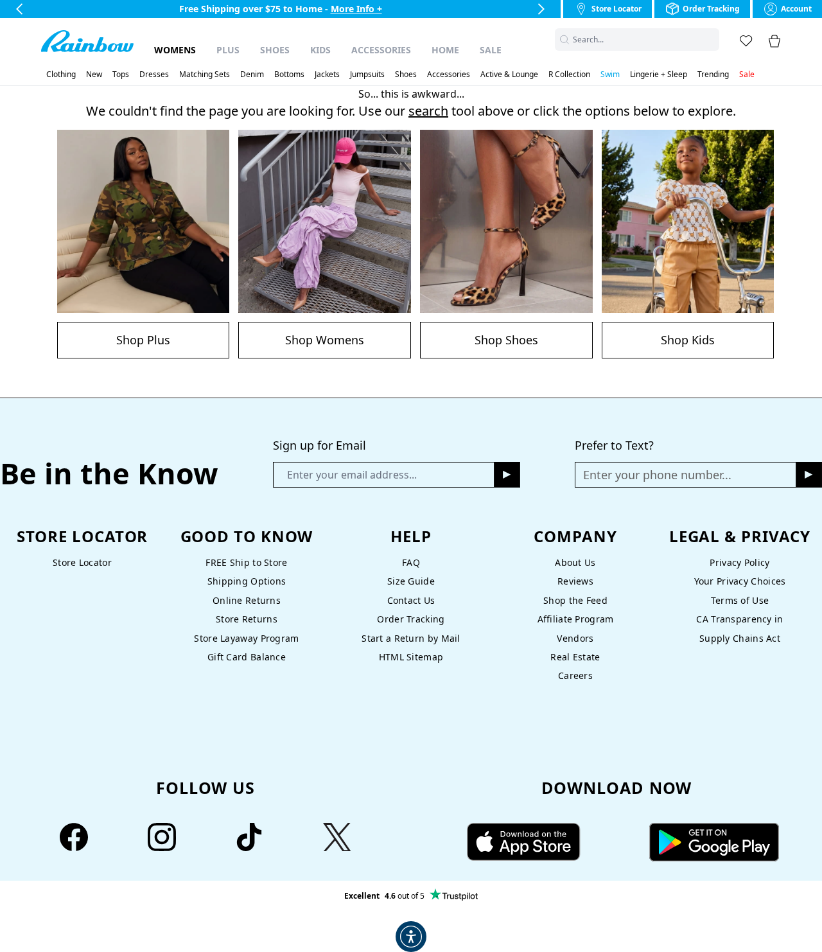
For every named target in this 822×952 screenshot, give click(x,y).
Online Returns (247, 600)
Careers (575, 675)
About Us (575, 562)
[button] (711, 39)
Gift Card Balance (246, 657)
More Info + (356, 9)
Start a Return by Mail (411, 638)
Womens (175, 50)
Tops (120, 74)
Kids (320, 50)
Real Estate (575, 657)
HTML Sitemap (411, 657)
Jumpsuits (367, 74)
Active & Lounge (509, 74)
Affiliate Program (576, 619)
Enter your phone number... (657, 474)
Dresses (154, 74)
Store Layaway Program (246, 638)
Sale (491, 50)
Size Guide (411, 581)
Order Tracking (410, 619)
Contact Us (411, 600)
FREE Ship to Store (246, 562)
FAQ (411, 562)
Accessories (381, 50)
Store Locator (82, 562)
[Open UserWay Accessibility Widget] (411, 936)
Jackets (327, 74)
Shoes (275, 50)
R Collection (569, 74)
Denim (252, 74)
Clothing (61, 74)
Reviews (575, 581)
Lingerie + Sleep (658, 74)
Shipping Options (246, 581)
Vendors (575, 638)
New (94, 74)
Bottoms (289, 74)
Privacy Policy (739, 562)
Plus (228, 50)
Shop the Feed (575, 600)
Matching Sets (204, 74)
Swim (610, 74)
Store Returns (246, 619)
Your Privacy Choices (740, 581)
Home (445, 50)
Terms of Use (740, 600)
